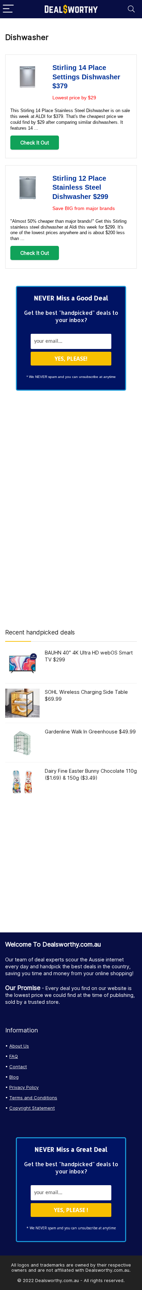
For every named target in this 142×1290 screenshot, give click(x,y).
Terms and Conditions (33, 1097)
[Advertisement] (71, 509)
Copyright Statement (32, 1108)
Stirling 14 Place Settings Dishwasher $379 (86, 77)
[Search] (131, 9)
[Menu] (8, 9)
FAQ (13, 1056)
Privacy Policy (24, 1087)
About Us (19, 1046)
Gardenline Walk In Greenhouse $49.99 (90, 731)
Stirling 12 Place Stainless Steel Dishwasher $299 (80, 187)
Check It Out (34, 143)
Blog (14, 1077)
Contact (18, 1066)
